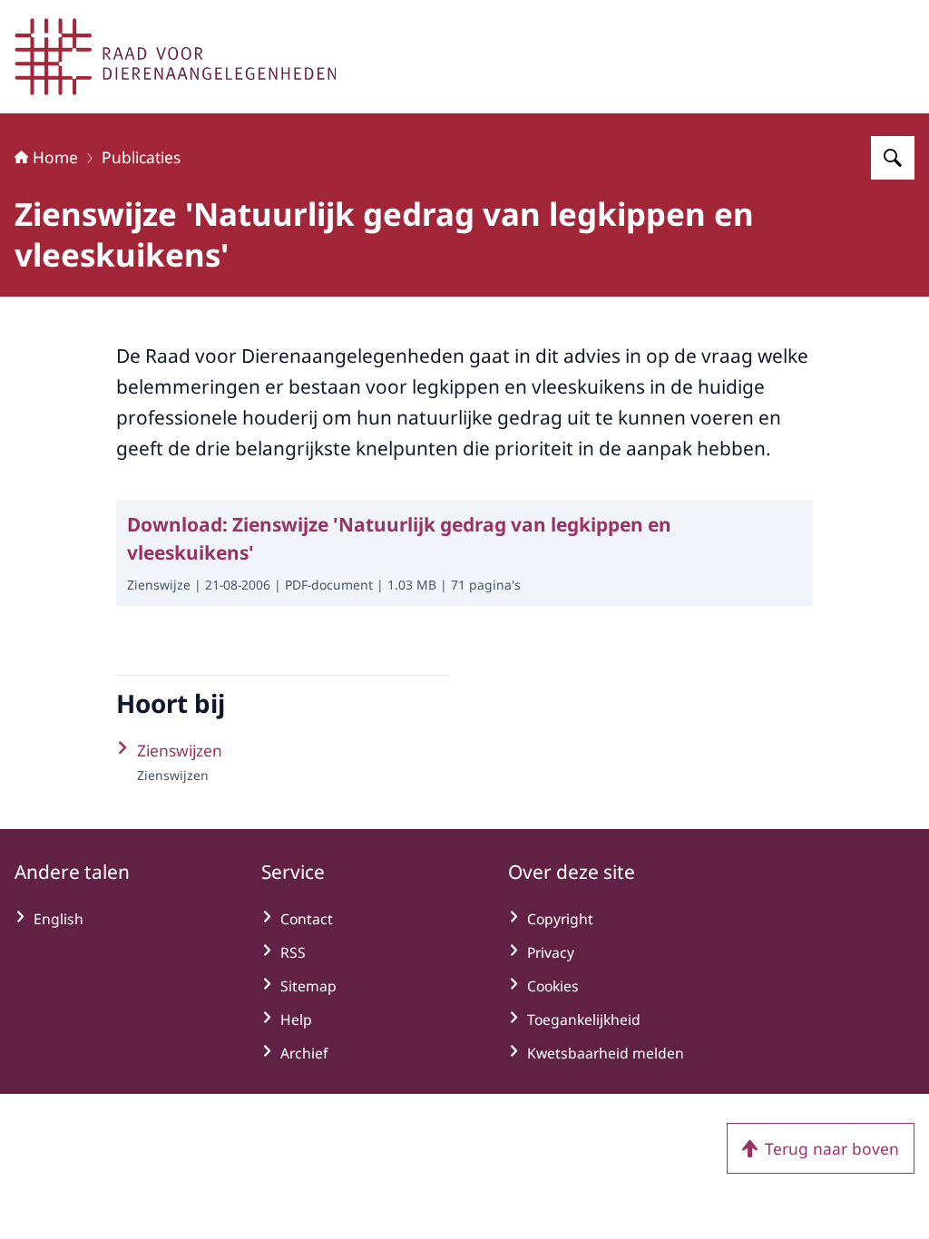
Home (55, 157)
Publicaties (141, 157)
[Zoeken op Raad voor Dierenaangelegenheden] (892, 158)
